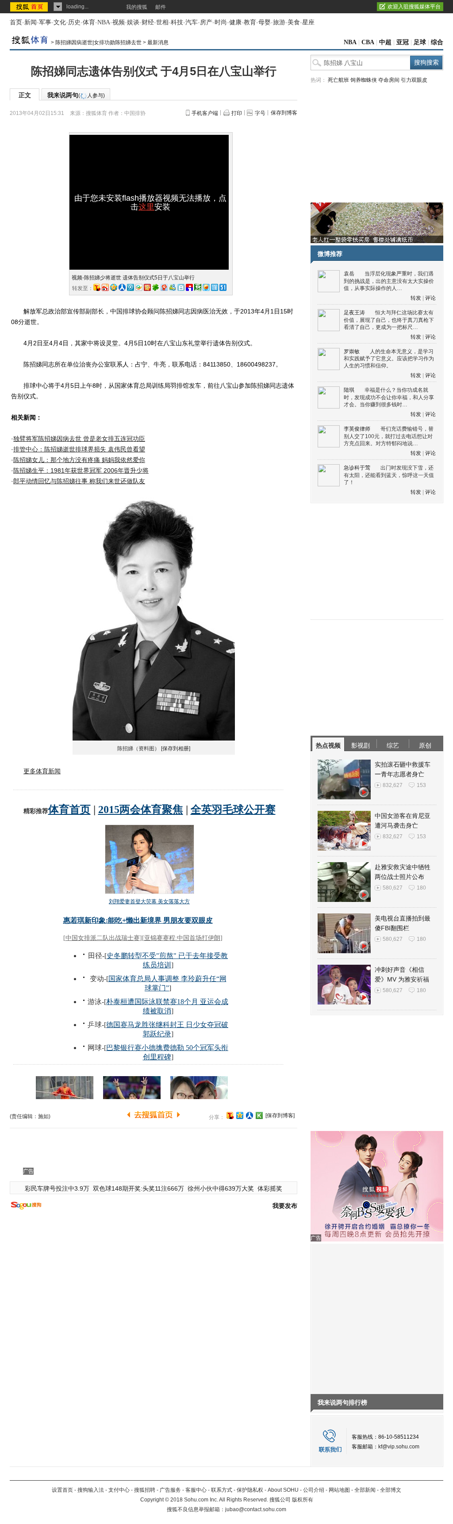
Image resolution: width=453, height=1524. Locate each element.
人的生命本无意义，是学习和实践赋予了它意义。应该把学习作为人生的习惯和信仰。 (389, 358)
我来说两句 (76, 95)
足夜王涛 (354, 312)
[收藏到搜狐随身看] (259, 1115)
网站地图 (339, 1490)
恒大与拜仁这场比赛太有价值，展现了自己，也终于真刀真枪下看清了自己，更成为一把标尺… (389, 319)
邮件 (160, 7)
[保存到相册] (175, 748)
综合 (437, 42)
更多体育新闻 (42, 771)
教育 (250, 22)
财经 (148, 22)
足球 (420, 42)
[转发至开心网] (147, 287)
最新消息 (158, 42)
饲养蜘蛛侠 (363, 80)
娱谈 (133, 22)
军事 (45, 22)
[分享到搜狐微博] (230, 1115)
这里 (146, 206)
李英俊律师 (357, 429)
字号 (260, 113)
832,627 (393, 785)
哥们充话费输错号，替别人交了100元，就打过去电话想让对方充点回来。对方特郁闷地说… (389, 436)
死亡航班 (338, 80)
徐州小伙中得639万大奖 (221, 1188)
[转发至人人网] (122, 287)
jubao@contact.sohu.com (255, 1509)
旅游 (279, 22)
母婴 (264, 22)
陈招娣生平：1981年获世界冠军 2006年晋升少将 (81, 470)
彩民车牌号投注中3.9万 (57, 1188)
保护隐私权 (250, 1490)
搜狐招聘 (144, 1490)
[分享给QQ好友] (239, 1115)
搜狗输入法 (90, 1490)
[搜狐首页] (30, 6)
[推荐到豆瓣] (197, 287)
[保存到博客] (280, 1115)
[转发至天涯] (214, 287)
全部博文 (390, 1490)
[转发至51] (222, 287)
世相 (162, 22)
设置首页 (62, 1490)
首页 (16, 22)
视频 (118, 22)
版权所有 (302, 1500)
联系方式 (221, 1490)
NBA (103, 22)
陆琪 (349, 390)
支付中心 (119, 1490)
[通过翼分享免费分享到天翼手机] (138, 287)
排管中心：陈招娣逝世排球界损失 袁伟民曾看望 (79, 449)
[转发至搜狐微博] (96, 287)
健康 (235, 22)
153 (421, 785)
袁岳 (349, 274)
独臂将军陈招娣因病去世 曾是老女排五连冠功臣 (79, 438)
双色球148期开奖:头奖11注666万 (138, 1188)
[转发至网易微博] (164, 287)
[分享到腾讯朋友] (155, 287)
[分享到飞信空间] (206, 287)
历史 (74, 22)
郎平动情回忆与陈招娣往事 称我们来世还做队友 (79, 481)
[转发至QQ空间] (113, 287)
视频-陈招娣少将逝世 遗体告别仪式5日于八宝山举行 (133, 278)
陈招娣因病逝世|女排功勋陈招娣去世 (98, 42)
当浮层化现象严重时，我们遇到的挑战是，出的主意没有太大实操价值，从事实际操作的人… (389, 281)
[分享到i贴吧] (189, 287)
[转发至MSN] (172, 287)
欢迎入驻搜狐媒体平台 (414, 7)
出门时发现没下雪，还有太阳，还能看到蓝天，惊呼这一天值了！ (389, 475)
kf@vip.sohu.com (398, 1447)
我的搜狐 (136, 7)
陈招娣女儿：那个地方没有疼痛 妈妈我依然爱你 (79, 459)
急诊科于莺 (357, 468)
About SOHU (283, 1490)
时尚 (221, 22)
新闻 (30, 22)
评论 (430, 298)
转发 (416, 298)
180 (421, 888)
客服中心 (196, 1490)
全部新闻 (365, 1490)
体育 (89, 22)
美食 (294, 22)
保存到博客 (284, 113)
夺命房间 (388, 80)
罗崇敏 (352, 351)
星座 (308, 22)
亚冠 (402, 42)
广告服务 (170, 1490)
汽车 (191, 22)
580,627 (393, 888)
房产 (206, 22)
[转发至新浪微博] (105, 287)
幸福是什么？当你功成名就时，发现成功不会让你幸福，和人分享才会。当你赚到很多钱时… (389, 397)
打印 (236, 113)
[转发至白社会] (180, 287)
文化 (60, 22)
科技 (177, 22)
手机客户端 (205, 113)
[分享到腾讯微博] (130, 287)
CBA (367, 42)
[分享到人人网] (249, 1115)
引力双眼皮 (414, 80)
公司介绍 (313, 1490)
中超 (385, 42)
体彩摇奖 (269, 1188)
